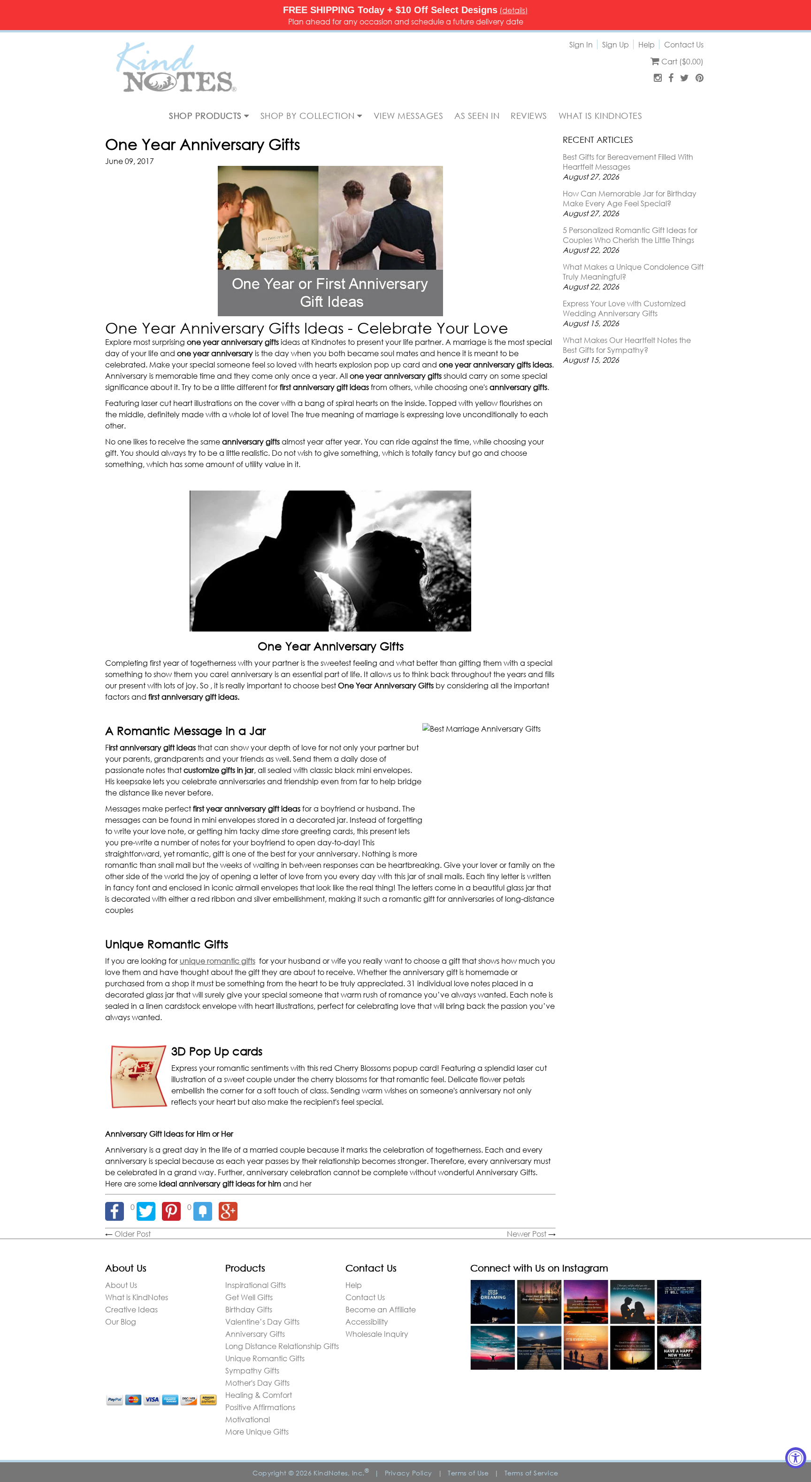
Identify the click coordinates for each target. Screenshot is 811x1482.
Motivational (247, 1419)
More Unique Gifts (257, 1431)
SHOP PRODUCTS (206, 115)
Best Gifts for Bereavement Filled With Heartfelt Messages (628, 162)
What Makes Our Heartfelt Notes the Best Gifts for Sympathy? (627, 345)
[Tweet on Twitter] (149, 1207)
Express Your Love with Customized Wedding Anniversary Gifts (624, 308)
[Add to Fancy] (206, 1207)
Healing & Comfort (258, 1395)
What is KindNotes (136, 1297)
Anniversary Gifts (255, 1334)
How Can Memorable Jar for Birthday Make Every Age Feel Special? (629, 198)
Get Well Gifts (249, 1297)
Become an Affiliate (380, 1309)
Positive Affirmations (260, 1407)
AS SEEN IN (476, 115)
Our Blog (120, 1321)
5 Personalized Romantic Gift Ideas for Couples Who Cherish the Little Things (630, 235)
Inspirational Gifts (255, 1285)
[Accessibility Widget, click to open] (795, 1457)
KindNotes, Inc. (341, 1472)
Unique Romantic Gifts (265, 1358)
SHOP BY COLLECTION (309, 115)
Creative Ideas (131, 1309)
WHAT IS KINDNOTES (601, 115)
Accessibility (366, 1321)
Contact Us (684, 44)
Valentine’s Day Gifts (262, 1321)
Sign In (581, 44)
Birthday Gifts (248, 1309)
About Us (121, 1285)
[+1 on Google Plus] (230, 1207)
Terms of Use (468, 1472)
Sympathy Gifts (252, 1370)
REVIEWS (529, 115)
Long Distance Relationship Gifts (282, 1346)
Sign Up (615, 44)
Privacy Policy (408, 1472)
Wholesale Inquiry (376, 1334)
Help (646, 44)
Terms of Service (532, 1472)
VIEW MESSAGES (409, 115)
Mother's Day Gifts (257, 1383)
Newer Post (526, 1234)
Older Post (133, 1234)
